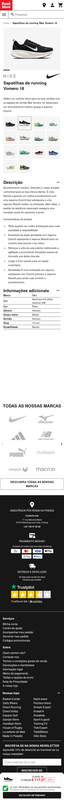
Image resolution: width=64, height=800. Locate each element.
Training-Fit (40, 723)
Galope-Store (11, 719)
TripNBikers (40, 732)
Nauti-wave (40, 699)
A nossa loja (10, 686)
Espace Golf (10, 715)
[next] (61, 444)
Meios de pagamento (15, 673)
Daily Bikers (10, 703)
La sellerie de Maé (14, 732)
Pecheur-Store (42, 703)
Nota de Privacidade (15, 681)
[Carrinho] (60, 5)
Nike (10, 76)
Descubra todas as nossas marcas (32, 484)
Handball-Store (12, 723)
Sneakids (39, 715)
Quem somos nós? (14, 653)
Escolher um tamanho (32, 795)
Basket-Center (11, 699)
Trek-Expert (40, 728)
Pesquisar (21, 14)
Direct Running (12, 707)
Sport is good (41, 719)
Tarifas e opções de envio (18, 677)
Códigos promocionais (16, 640)
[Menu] (4, 14)
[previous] (2, 444)
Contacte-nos (32, 515)
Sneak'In (38, 711)
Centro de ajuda (12, 628)
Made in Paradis (13, 736)
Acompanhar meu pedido (18, 632)
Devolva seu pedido (32, 579)
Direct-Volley (10, 711)
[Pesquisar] (12, 14)
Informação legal (13, 669)
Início (6, 23)
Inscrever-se (32, 770)
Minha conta (10, 624)
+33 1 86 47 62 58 (32, 526)
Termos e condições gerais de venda (25, 661)
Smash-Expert (42, 707)
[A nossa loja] (44, 5)
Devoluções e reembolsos (18, 665)
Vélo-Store (39, 736)
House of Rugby (12, 728)
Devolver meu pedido (16, 636)
